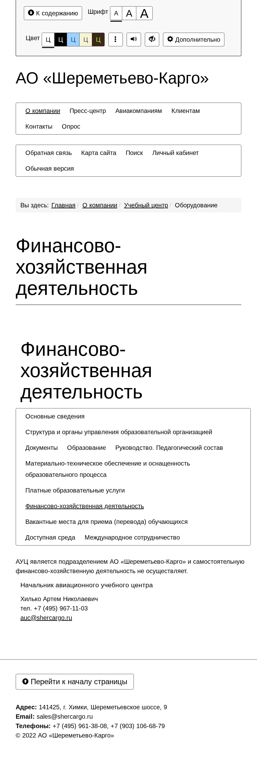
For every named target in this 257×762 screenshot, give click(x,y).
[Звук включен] (134, 39)
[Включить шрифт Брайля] (115, 39)
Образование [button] (86, 447)
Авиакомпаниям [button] (138, 110)
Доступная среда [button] (50, 537)
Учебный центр (146, 205)
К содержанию (56, 13)
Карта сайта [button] (98, 152)
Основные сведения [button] (55, 416)
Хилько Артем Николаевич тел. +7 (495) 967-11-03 (59, 608)
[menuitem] (43, 111)
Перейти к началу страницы (78, 681)
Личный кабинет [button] (175, 152)
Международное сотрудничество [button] (132, 537)
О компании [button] (42, 110)
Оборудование (196, 205)
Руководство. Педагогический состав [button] (169, 447)
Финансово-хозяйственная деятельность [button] (84, 506)
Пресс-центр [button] (88, 110)
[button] (189, 532)
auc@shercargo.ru (46, 617)
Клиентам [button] (185, 110)
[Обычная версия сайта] (152, 39)
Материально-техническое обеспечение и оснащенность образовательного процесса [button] (107, 469)
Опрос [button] (71, 126)
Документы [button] (41, 447)
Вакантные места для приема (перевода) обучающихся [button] (106, 521)
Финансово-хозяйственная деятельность (82, 267)
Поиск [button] (134, 152)
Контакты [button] (38, 126)
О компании (99, 205)
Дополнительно (196, 39)
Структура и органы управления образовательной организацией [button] (118, 432)
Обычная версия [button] (49, 168)
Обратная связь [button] (48, 152)
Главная (63, 205)
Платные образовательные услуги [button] (75, 490)
